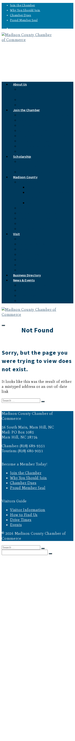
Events (23, 301)
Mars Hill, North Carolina (37, 218)
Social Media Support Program (41, 120)
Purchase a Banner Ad (35, 146)
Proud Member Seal (24, 20)
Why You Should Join (25, 10)
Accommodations (31, 239)
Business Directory (24, 714)
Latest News (27, 296)
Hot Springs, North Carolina (39, 224)
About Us (20, 84)
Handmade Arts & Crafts (36, 244)
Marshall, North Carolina (37, 213)
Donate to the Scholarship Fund (42, 172)
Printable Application (34, 151)
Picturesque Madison (34, 260)
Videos (23, 208)
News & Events (24, 280)
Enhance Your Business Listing (41, 136)
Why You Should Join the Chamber (44, 115)
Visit (16, 234)
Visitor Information (27, 510)
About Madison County (36, 182)
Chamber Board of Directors (39, 100)
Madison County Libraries (46, 203)
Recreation (26, 249)
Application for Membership (39, 131)
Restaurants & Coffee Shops (39, 254)
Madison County (25, 177)
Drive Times (20, 520)
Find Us (24, 265)
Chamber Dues (20, 15)
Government (36, 187)
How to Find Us (24, 515)
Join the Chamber (22, 5)
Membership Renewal (34, 141)
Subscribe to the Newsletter (38, 290)
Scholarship (22, 156)
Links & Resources (31, 229)
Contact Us (26, 577)
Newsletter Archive (32, 285)
